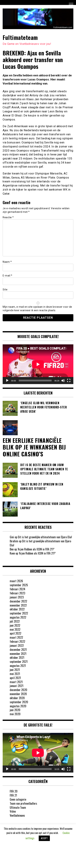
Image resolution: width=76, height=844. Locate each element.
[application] (38, 364)
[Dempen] (63, 380)
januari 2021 (16, 686)
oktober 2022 (17, 609)
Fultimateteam (20, 37)
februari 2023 (17, 593)
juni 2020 (15, 710)
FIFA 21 (13, 795)
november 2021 (18, 654)
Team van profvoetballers (23, 803)
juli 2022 (15, 621)
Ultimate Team (18, 807)
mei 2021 (15, 674)
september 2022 (19, 613)
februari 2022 (17, 641)
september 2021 (19, 661)
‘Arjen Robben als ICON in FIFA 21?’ (35, 549)
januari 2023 (17, 597)
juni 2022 (15, 625)
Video (13, 811)
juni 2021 (15, 670)
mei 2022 (15, 629)
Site (5, 289)
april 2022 (15, 633)
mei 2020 (15, 714)
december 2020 (18, 690)
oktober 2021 (17, 657)
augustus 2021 (18, 666)
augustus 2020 (18, 706)
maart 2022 (16, 637)
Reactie (8, 217)
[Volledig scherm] (69, 380)
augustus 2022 (18, 617)
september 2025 (19, 585)
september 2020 (19, 702)
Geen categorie (18, 799)
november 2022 (18, 605)
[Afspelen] (7, 380)
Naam (7, 261)
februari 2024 (17, 589)
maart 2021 (16, 682)
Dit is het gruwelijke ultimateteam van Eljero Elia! (45, 537)
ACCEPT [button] (44, 838)
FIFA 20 (13, 791)
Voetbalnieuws (17, 815)
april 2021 (15, 678)
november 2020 (18, 694)
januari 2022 (17, 645)
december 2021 (18, 649)
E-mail (7, 275)
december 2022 (18, 601)
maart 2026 (16, 581)
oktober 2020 (17, 698)
